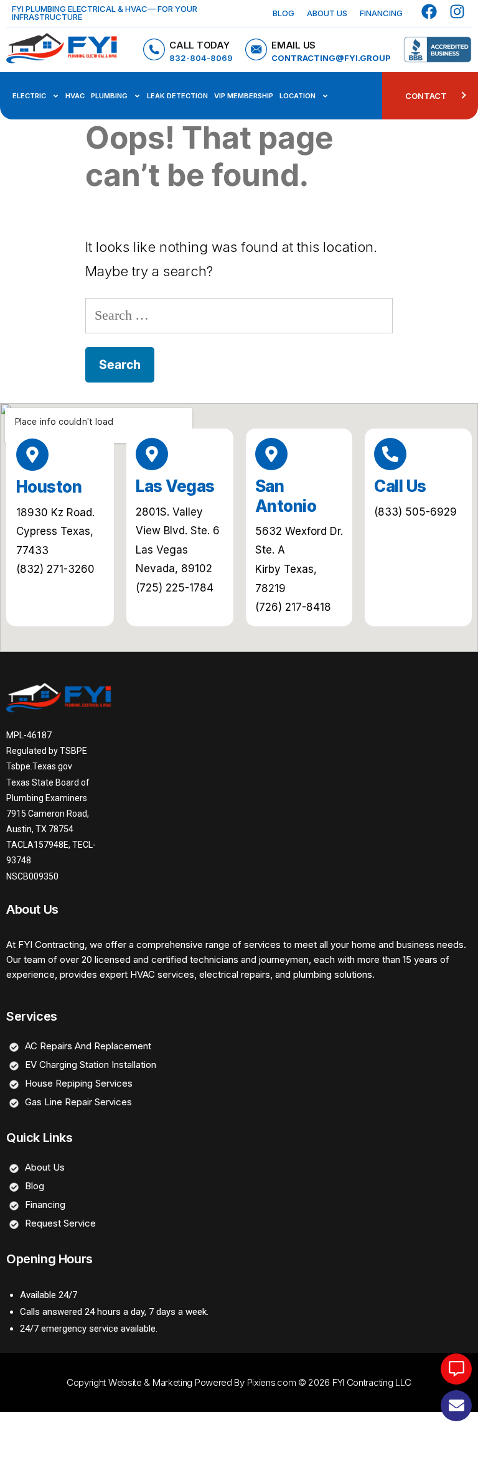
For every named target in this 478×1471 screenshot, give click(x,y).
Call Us (400, 486)
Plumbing (109, 95)
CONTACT (426, 96)
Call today (199, 45)
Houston (49, 486)
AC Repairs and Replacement (88, 1046)
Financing (381, 13)
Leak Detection (177, 95)
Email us (293, 45)
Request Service (60, 1223)
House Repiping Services (79, 1083)
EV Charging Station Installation (90, 1064)
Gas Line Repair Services (78, 1102)
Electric (29, 95)
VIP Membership (243, 95)
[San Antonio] (271, 454)
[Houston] (32, 455)
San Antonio (285, 495)
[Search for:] (239, 315)
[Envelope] (456, 1405)
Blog (283, 13)
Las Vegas (175, 486)
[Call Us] (390, 454)
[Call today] (154, 49)
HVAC (75, 95)
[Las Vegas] (152, 454)
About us (327, 13)
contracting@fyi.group (331, 58)
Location (297, 95)
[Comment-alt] (456, 1369)
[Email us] (256, 49)
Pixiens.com (271, 1382)
